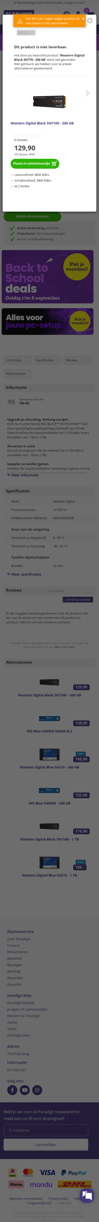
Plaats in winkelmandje (31, 163)
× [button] (83, 18)
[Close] (90, 20)
